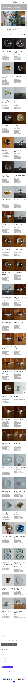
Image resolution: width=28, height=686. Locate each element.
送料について (4, 652)
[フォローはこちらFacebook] (2, 672)
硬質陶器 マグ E (7, 419)
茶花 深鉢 (5, 150)
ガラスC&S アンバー (7, 200)
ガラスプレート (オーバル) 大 (6, 52)
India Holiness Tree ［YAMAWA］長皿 (7, 563)
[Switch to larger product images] (22, 34)
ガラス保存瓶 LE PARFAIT (19, 612)
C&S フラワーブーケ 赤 (20, 298)
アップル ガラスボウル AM (7, 77)
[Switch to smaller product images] (24, 34)
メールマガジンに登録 (9, 644)
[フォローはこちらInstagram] (6, 672)
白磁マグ (17, 396)
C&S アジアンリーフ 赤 (7, 347)
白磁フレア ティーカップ (7, 225)
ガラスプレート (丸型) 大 (19, 52)
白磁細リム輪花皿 (19, 468)
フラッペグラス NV (19, 151)
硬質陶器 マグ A (7, 443)
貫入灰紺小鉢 (18, 272)
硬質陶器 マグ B (19, 419)
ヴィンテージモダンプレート (7, 537)
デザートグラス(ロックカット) (20, 225)
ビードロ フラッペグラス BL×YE (7, 175)
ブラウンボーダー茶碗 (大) (7, 372)
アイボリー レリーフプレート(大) (20, 126)
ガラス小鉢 (17, 76)
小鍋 (15, 513)
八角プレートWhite (18, 588)
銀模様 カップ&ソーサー (7, 612)
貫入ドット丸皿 (19, 249)
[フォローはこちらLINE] (9, 672)
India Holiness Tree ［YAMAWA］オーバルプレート (20, 564)
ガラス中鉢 (5, 125)
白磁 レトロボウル (20, 491)
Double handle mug (8, 588)
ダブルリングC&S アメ (19, 347)
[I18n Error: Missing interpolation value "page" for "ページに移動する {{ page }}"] (17, 622)
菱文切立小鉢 (6, 249)
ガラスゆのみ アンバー (20, 101)
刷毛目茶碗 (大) (19, 371)
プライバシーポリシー (6, 657)
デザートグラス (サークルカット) (7, 298)
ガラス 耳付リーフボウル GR (7, 101)
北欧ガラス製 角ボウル (20, 537)
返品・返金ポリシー (5, 659)
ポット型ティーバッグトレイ (7, 513)
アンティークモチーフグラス (19, 200)
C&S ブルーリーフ (20, 322)
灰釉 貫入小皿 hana (6, 273)
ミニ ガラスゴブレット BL (20, 175)
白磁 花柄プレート (7, 491)
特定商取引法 (4, 654)
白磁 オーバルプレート (7, 468)
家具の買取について (5, 662)
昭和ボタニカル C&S (6, 323)
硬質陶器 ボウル (7, 396)
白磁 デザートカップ (20, 443)
